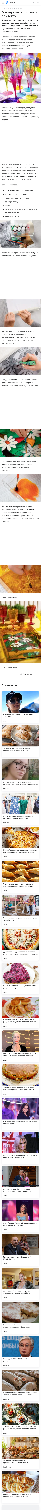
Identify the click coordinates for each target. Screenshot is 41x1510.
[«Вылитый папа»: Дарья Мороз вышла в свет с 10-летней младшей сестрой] (20, 1046)
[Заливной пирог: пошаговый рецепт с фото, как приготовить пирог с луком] (20, 1080)
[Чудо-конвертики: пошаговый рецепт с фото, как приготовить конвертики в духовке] (20, 877)
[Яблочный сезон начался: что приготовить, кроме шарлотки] (20, 1453)
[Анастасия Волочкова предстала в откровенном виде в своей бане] (20, 1284)
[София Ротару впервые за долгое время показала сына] (20, 1114)
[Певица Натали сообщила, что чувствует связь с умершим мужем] (20, 1148)
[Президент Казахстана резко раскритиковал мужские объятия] (20, 1351)
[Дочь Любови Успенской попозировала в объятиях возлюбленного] (20, 1216)
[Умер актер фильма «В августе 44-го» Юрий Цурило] (20, 1250)
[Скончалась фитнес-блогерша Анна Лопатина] (20, 707)
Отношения (18, 9)
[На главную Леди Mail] (11, 2)
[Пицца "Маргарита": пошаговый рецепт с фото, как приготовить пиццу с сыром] (20, 843)
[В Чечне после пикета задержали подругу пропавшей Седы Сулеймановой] (20, 775)
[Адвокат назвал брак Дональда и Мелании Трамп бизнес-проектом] (20, 1182)
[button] (20, 78)
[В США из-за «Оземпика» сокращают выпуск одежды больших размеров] (20, 809)
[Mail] (7, 2)
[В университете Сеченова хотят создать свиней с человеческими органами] (20, 1385)
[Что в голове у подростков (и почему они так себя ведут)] (20, 911)
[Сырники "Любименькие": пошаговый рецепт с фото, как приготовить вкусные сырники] (20, 1012)
